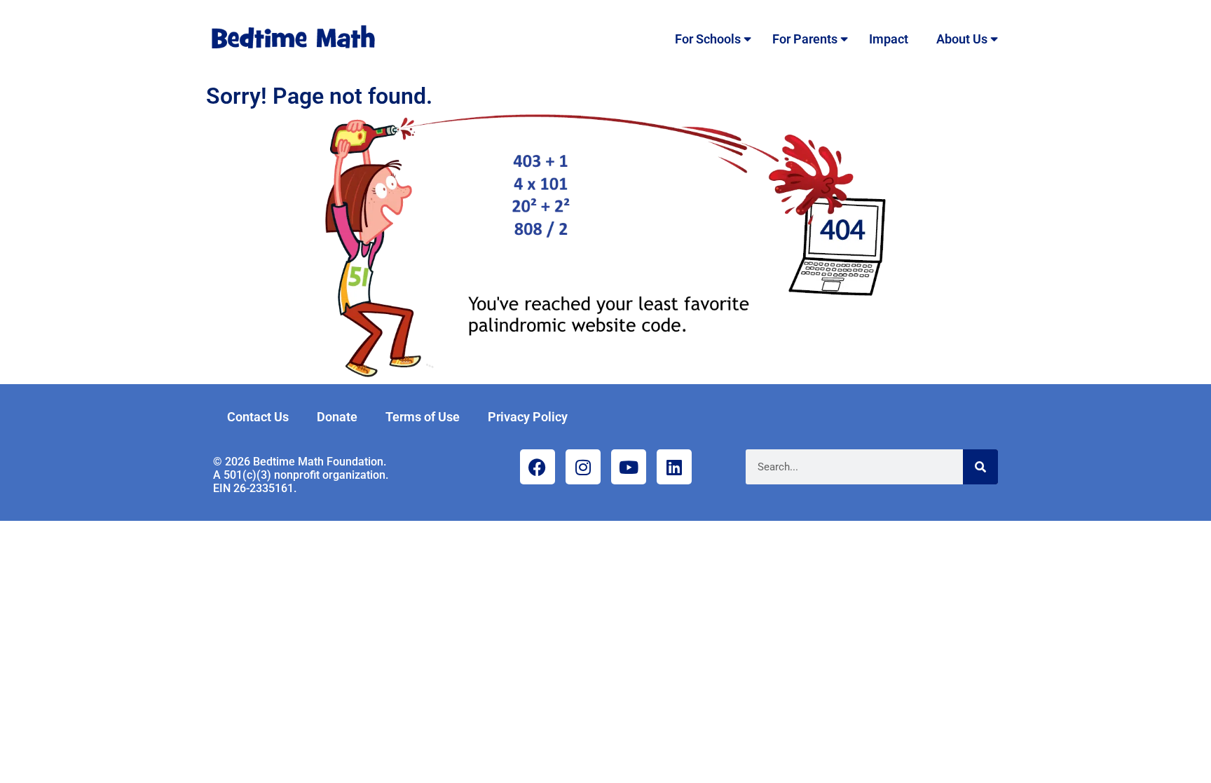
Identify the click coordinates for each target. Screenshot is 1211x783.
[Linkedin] (674, 466)
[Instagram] (583, 466)
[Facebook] (537, 466)
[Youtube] (628, 466)
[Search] (980, 466)
